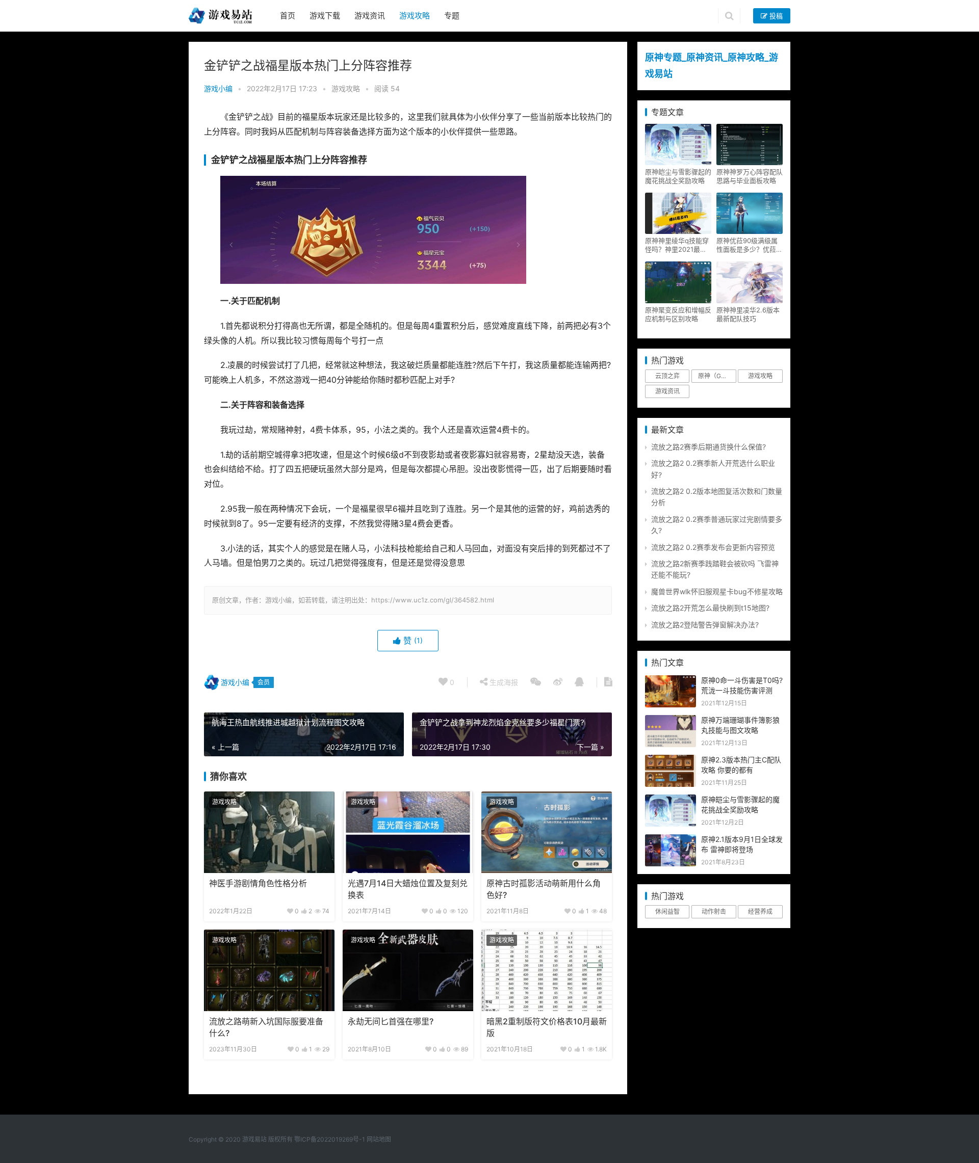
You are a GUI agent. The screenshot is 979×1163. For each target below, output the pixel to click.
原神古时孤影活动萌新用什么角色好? (543, 889)
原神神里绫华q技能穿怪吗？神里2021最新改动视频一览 (677, 245)
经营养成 (760, 911)
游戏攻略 (414, 15)
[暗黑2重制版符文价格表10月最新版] (546, 970)
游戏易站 (254, 1139)
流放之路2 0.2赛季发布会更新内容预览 (713, 547)
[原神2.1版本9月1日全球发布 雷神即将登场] (670, 839)
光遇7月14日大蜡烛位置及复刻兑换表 (408, 889)
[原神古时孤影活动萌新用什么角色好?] (546, 832)
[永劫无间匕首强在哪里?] (408, 970)
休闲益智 (667, 911)
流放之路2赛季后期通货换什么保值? (708, 446)
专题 (451, 15)
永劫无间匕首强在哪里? (390, 1021)
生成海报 (502, 682)
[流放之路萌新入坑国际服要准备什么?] (269, 970)
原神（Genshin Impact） (717, 376)
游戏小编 (218, 88)
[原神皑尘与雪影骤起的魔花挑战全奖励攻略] (670, 800)
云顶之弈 (667, 376)
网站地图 (379, 1139)
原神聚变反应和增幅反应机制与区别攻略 (678, 314)
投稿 (775, 16)
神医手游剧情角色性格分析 (258, 883)
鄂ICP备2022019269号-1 (329, 1139)
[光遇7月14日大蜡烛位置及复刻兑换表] (408, 832)
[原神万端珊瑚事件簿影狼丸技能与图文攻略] (670, 720)
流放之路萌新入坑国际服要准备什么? (266, 1027)
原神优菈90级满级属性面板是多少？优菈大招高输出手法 (749, 245)
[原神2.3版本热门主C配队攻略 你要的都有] (670, 760)
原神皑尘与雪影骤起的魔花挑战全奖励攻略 (678, 176)
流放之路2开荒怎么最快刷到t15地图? (710, 607)
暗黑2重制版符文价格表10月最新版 (546, 1027)
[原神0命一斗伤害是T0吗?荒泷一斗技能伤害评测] (670, 680)
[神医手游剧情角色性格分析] (269, 832)
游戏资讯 (369, 15)
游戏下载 (325, 15)
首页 (287, 15)
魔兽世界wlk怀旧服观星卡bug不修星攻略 (717, 591)
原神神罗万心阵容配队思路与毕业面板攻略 (749, 176)
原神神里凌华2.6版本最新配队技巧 (748, 314)
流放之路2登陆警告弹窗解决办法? (705, 624)
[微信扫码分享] (535, 682)
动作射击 (714, 911)
